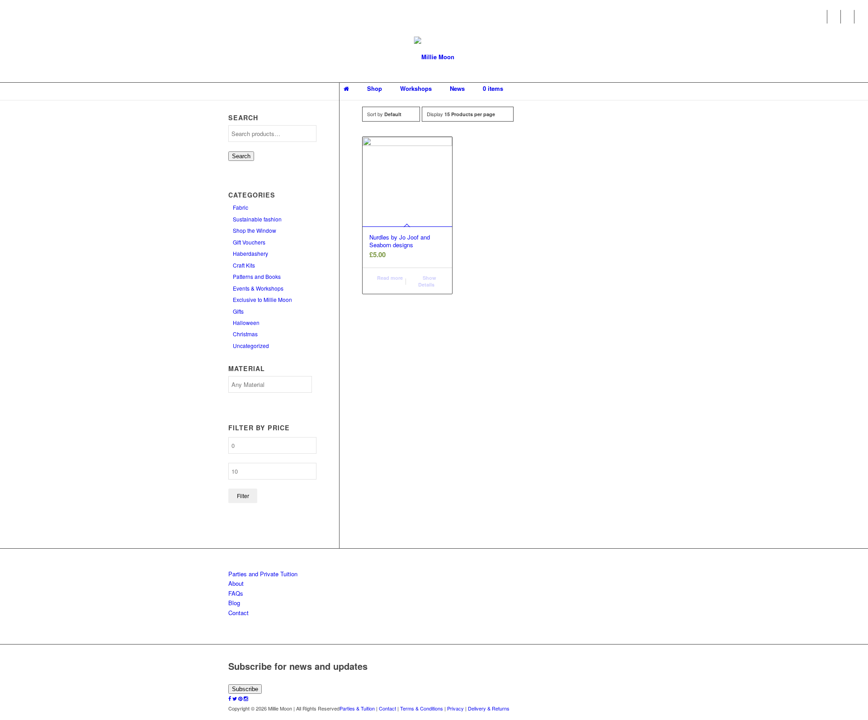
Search (241, 156)
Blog (234, 602)
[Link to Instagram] (861, 17)
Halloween (246, 322)
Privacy (455, 708)
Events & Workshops (258, 288)
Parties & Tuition (357, 708)
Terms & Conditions (421, 708)
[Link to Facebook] (820, 17)
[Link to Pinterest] (847, 17)
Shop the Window (254, 230)
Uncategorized (251, 345)
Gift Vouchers (249, 242)
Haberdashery (250, 253)
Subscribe (245, 689)
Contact (238, 612)
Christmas (245, 334)
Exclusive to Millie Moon (262, 299)
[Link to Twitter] (833, 17)
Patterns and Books (257, 276)
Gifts (238, 311)
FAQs (235, 593)
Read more (389, 277)
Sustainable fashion (257, 219)
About (236, 583)
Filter (243, 495)
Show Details (427, 281)
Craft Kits (244, 265)
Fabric (240, 207)
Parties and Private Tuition (262, 573)
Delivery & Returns (488, 708)
